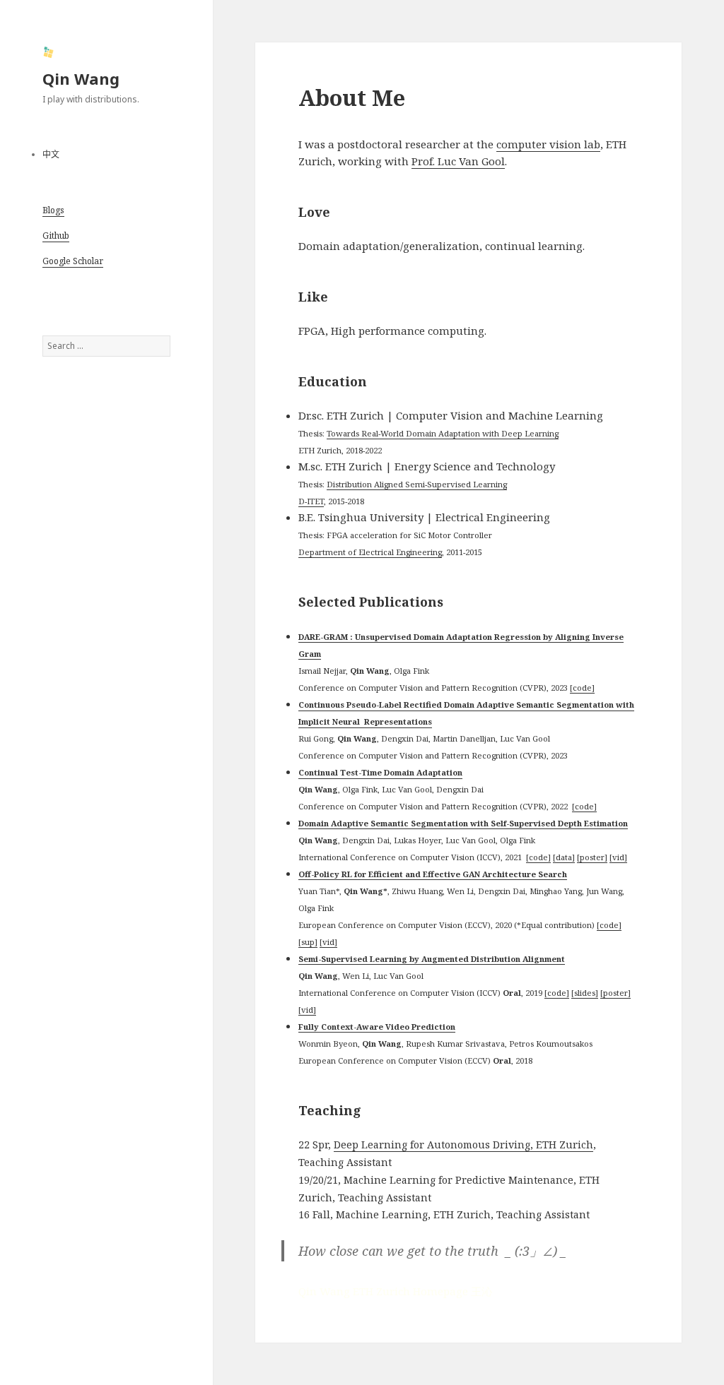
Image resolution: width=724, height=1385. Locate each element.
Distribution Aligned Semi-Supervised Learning (417, 484)
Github (55, 236)
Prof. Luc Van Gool (458, 161)
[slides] (584, 992)
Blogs (53, 210)
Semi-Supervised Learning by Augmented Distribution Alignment (431, 958)
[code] (582, 687)
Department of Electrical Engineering (370, 552)
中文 (50, 154)
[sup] (307, 942)
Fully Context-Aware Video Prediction (376, 1026)
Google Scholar (72, 261)
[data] (564, 857)
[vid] (618, 857)
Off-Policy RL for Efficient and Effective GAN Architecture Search (432, 874)
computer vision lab (548, 144)
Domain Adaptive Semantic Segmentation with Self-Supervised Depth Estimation (463, 823)
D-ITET (311, 501)
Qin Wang (80, 78)
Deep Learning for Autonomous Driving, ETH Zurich (463, 1144)
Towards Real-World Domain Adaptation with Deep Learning (443, 433)
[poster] (592, 857)
